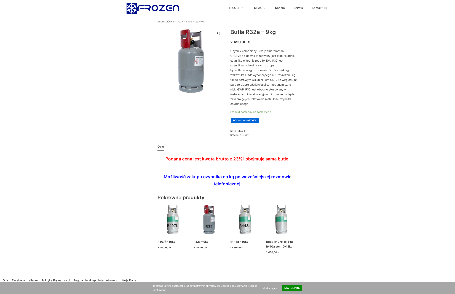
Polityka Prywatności (56, 280)
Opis (160, 146)
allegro (33, 280)
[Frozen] (153, 8)
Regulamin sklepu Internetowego (96, 280)
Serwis (298, 8)
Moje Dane (129, 280)
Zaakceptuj (292, 288)
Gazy (180, 21)
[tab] (160, 147)
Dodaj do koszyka (244, 120)
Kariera (280, 8)
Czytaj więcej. (270, 288)
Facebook (18, 280)
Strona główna (165, 21)
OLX (5, 280)
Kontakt (317, 8)
